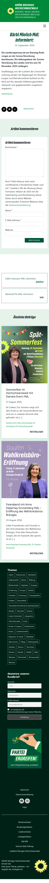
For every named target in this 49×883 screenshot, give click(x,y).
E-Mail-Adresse (13, 220)
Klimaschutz (29, 626)
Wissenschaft (34, 657)
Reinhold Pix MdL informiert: (24, 296)
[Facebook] (21, 800)
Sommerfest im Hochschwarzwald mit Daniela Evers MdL (19, 393)
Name (8, 210)
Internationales (14, 621)
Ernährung (13, 590)
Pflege (23, 642)
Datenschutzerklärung (19, 205)
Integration (29, 616)
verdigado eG (17, 869)
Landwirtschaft (22, 631)
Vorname (11, 682)
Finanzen (12, 595)
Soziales (12, 647)
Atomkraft (32, 575)
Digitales (24, 585)
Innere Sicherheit (15, 616)
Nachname (11, 691)
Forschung (22, 595)
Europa (22, 590)
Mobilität (29, 636)
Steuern (21, 647)
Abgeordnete (28, 108)
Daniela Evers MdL (13, 423)
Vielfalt (29, 652)
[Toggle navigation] (44, 26)
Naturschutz (13, 642)
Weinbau (12, 657)
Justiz (25, 621)
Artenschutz (20, 575)
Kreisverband (27, 423)
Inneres (29, 611)
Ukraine (12, 652)
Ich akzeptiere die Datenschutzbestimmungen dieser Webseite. (24, 711)
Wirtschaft (22, 657)
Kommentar (11, 147)
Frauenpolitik (34, 595)
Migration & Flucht (16, 636)
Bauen (23, 580)
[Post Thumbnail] (24, 354)
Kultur (11, 631)
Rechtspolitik (33, 642)
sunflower (21, 866)
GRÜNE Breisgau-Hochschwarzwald (26, 6)
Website (9, 230)
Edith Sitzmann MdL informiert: (24, 280)
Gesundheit (21, 600)
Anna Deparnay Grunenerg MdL (18, 544)
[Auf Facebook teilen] (4, 109)
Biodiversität (13, 585)
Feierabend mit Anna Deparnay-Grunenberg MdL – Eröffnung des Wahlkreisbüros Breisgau (24, 510)
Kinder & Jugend (15, 626)
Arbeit (11, 575)
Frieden (11, 600)
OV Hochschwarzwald (24, 426)
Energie (34, 585)
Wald (36, 652)
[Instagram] (27, 800)
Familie (31, 590)
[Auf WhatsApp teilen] (14, 109)
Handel (11, 611)
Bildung (32, 580)
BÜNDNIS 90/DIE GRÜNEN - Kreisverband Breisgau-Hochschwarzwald (28, 14)
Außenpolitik (14, 580)
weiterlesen (7, 93)
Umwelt (20, 652)
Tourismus (30, 647)
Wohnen (12, 662)
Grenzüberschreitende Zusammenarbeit (24, 605)
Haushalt (20, 611)
